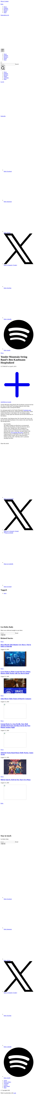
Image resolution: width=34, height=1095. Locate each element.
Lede (14, 1093)
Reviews (6, 9)
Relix (2, 4)
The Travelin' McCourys (17, 432)
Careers (6, 1084)
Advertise (6, 77)
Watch (5, 11)
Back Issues (7, 1086)
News (5, 6)
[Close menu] (1, 62)
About (5, 1080)
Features (6, 8)
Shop (5, 12)
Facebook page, (27, 410)
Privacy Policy (7, 1082)
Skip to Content (4, 1)
